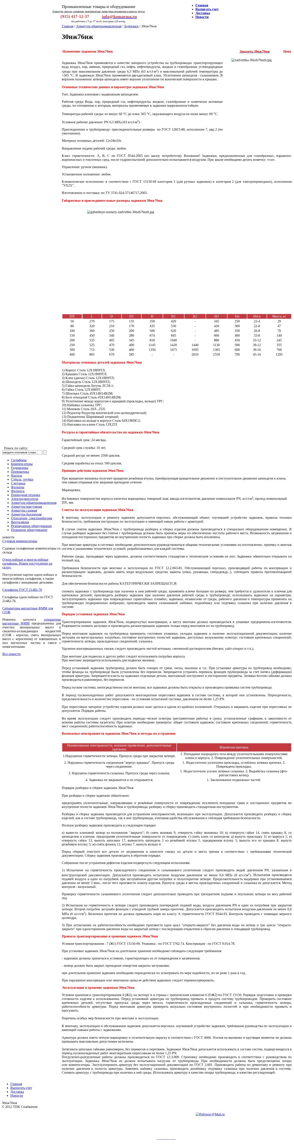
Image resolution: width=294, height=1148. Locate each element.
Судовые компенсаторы (19, 541)
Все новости (11, 654)
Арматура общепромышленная (98, 26)
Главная (67, 26)
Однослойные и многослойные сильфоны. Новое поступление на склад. (27, 563)
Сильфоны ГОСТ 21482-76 (22, 590)
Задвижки (131, 26)
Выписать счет (21, 1088)
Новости (16, 1095)
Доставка (17, 1091)
